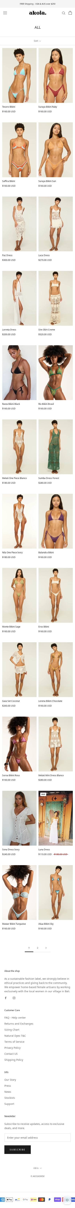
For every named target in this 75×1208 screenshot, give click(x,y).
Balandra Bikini (46, 552)
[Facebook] (5, 998)
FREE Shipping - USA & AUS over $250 (37, 3)
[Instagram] (14, 998)
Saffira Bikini (8, 181)
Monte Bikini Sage (11, 626)
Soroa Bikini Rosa (11, 775)
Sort (36, 40)
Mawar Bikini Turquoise (14, 923)
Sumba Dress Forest (48, 478)
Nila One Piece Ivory (12, 552)
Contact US (11, 1053)
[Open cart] (70, 13)
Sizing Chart (11, 1029)
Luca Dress (44, 255)
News (7, 1091)
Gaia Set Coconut (11, 701)
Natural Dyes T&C (15, 1035)
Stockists (9, 1097)
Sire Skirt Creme (46, 329)
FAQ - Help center (15, 1017)
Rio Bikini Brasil (46, 404)
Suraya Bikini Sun (47, 181)
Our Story (10, 1079)
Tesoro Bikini (8, 106)
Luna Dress (44, 849)
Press (7, 1085)
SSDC (43, 1180)
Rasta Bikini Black (11, 404)
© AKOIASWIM (37, 1176)
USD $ (35, 1168)
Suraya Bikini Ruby (47, 106)
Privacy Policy (12, 1047)
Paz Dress (7, 255)
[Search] (63, 12)
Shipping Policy (13, 1059)
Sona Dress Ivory (10, 849)
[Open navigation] (5, 12)
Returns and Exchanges (18, 1023)
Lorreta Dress (9, 329)
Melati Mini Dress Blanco (51, 775)
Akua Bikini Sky (46, 923)
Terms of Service (14, 1041)
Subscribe (17, 1149)
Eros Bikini (43, 626)
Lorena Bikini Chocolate (50, 701)
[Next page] (46, 948)
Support (9, 1104)
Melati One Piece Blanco (14, 478)
